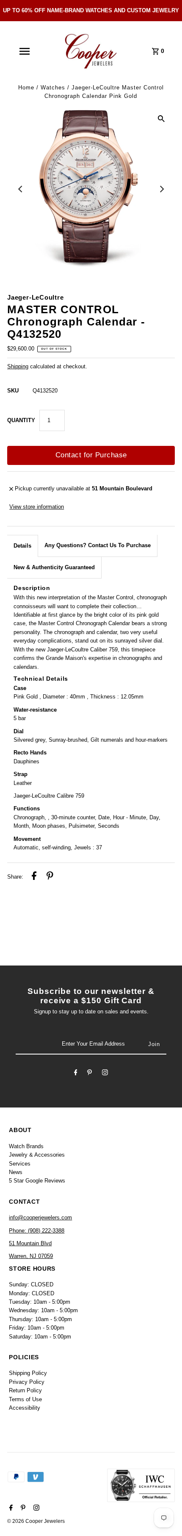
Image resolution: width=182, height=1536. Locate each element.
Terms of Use (25, 1399)
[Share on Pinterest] (50, 876)
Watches (53, 87)
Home (26, 87)
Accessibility (24, 1408)
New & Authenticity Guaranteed (54, 567)
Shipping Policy (28, 1373)
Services (19, 1163)
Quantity (21, 420)
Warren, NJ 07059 (31, 1256)
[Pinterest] (89, 1073)
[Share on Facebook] (34, 876)
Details (22, 546)
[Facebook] (75, 1073)
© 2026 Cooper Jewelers (36, 1521)
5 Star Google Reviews (37, 1180)
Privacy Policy (26, 1382)
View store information (36, 507)
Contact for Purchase (91, 455)
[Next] (161, 189)
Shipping (17, 366)
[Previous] (20, 189)
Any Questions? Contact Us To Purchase (97, 545)
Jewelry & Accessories (37, 1155)
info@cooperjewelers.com (40, 1217)
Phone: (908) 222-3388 (36, 1230)
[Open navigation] (24, 51)
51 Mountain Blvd (30, 1243)
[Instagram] (105, 1073)
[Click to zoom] (161, 118)
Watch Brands (26, 1146)
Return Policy (25, 1390)
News (15, 1172)
